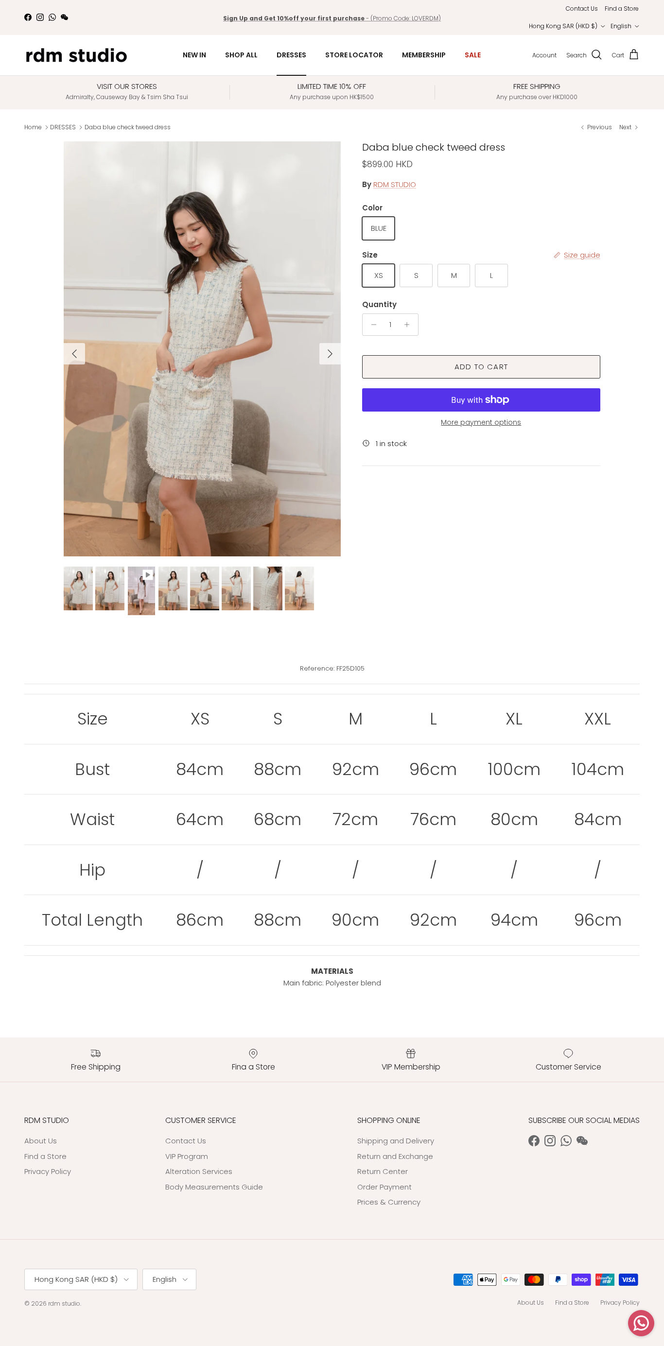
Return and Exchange (395, 1156)
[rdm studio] (76, 55)
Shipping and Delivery (395, 1141)
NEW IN (194, 55)
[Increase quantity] (409, 324)
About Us (40, 1141)
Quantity (379, 304)
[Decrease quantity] (371, 324)
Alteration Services (198, 1171)
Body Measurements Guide (214, 1187)
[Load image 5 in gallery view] (202, 349)
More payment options (481, 422)
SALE (473, 55)
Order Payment (384, 1187)
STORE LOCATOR (354, 55)
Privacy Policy (47, 1171)
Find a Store (622, 8)
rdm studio (64, 1303)
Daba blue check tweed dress (128, 127)
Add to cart (481, 367)
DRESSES (291, 55)
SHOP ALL (241, 55)
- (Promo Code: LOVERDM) (332, 17)
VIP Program (186, 1156)
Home (33, 127)
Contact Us (582, 8)
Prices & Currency (388, 1202)
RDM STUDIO (394, 184)
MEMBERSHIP (424, 55)
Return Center (382, 1171)
